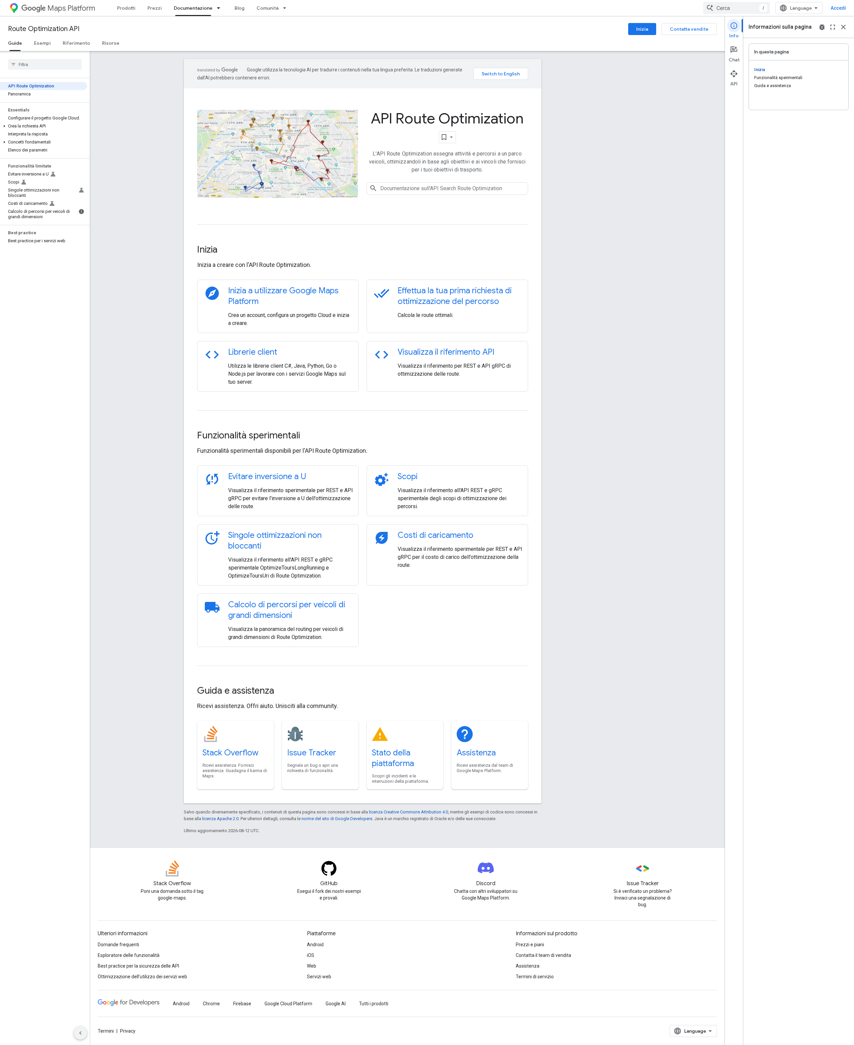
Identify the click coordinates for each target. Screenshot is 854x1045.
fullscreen (833, 27)
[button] (43, 126)
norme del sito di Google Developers (337, 818)
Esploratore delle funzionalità (128, 955)
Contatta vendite (689, 29)
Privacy (127, 1031)
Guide (15, 43)
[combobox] (736, 8)
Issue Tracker (311, 753)
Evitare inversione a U (267, 476)
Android (315, 944)
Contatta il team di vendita (543, 955)
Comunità (268, 8)
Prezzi (154, 8)
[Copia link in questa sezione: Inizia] (226, 250)
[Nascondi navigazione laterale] (80, 1033)
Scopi (408, 476)
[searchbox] (45, 64)
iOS (310, 955)
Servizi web (319, 976)
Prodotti (126, 8)
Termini (106, 1031)
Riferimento (76, 43)
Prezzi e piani (530, 944)
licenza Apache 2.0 (220, 818)
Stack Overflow (230, 753)
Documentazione (193, 8)
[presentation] (362, 250)
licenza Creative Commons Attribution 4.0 (408, 811)
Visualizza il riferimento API (446, 352)
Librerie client (252, 352)
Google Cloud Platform (288, 1003)
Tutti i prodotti (373, 1003)
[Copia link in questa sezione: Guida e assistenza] (283, 691)
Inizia (642, 29)
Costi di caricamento (435, 535)
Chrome (211, 1003)
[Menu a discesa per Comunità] (287, 8)
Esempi (42, 43)
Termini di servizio (535, 976)
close (843, 27)
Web (311, 966)
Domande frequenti (118, 944)
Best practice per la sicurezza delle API (138, 966)
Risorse (110, 43)
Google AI (336, 1003)
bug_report (822, 27)
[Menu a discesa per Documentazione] (220, 8)
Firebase (242, 1003)
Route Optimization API (43, 29)
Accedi (838, 8)
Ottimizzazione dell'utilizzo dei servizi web (142, 976)
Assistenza (476, 753)
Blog (240, 8)
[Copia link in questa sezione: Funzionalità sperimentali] (309, 436)
